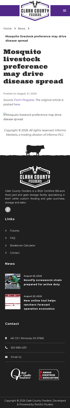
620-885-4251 (19, 347)
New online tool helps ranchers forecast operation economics (40, 304)
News (21, 28)
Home (7, 28)
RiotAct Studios (43, 404)
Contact (15, 252)
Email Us (16, 357)
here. (17, 104)
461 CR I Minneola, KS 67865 (27, 338)
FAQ (12, 238)
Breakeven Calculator (22, 245)
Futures (14, 230)
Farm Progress (24, 100)
